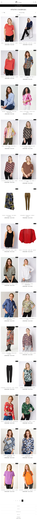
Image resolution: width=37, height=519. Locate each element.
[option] (18, 5)
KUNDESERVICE (18, 511)
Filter (4, 12)
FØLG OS (18, 514)
